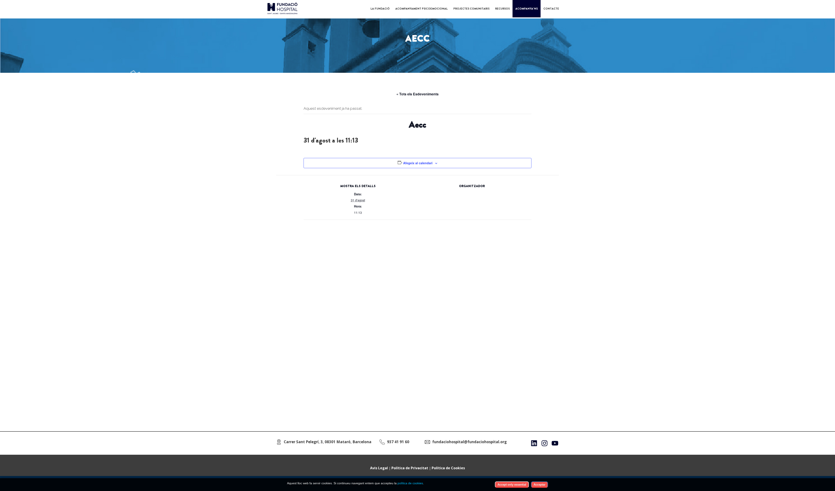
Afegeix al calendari (418, 163)
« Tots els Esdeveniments (417, 93)
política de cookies (410, 483)
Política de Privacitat (409, 468)
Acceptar (539, 484)
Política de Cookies (448, 468)
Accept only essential (512, 484)
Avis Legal (379, 468)
